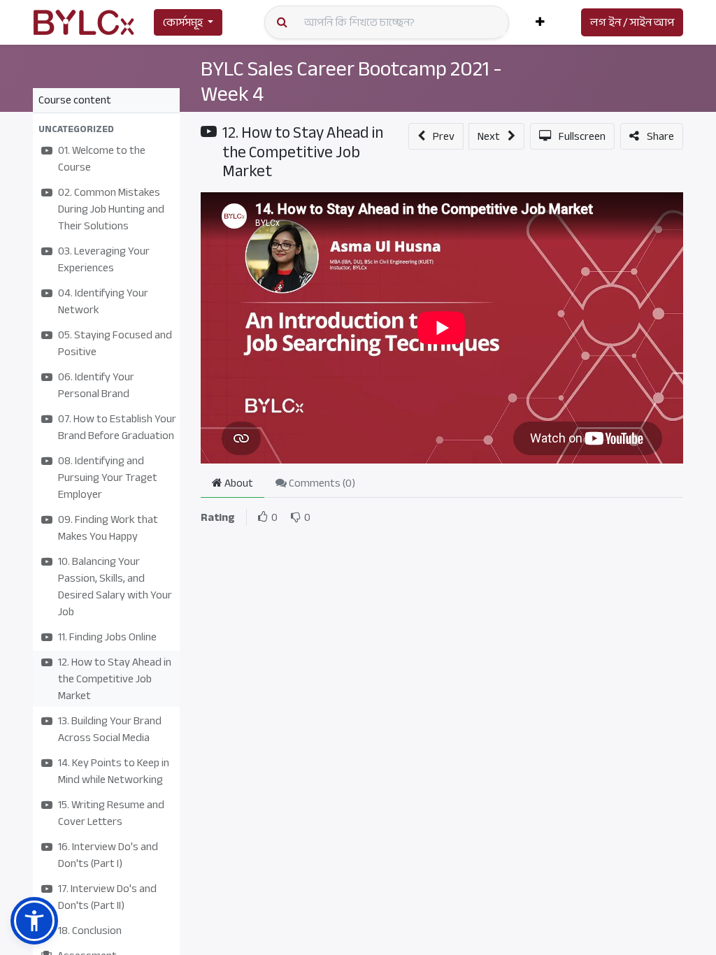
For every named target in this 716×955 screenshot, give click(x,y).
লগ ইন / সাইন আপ (632, 22)
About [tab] (237, 483)
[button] (540, 22)
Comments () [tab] (321, 483)
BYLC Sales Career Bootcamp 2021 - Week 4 (351, 81)
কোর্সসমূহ (183, 22)
